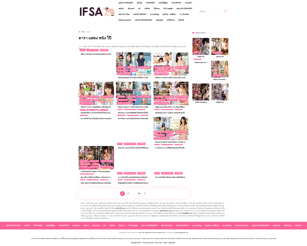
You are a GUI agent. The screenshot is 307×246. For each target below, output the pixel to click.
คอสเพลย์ (159, 20)
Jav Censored (217, 52)
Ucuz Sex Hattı (271, 238)
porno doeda (96, 30)
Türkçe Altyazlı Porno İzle (234, 238)
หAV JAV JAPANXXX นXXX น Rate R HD (152, 232)
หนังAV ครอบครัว (124, 20)
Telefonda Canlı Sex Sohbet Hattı (152, 238)
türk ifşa (124, 238)
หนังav (121, 8)
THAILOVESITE (181, 238)
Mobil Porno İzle (261, 238)
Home (83, 32)
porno (81, 30)
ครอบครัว (188, 3)
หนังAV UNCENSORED (143, 20)
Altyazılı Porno (136, 243)
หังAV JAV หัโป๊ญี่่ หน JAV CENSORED (95, 238)
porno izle (87, 30)
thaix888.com (187, 213)
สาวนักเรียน (184, 14)
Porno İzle (158, 243)
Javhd (165, 243)
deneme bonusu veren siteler (111, 30)
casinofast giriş (153, 30)
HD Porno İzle (148, 243)
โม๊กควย (157, 8)
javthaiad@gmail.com (181, 232)
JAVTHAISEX (215, 238)
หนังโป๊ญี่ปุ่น (163, 3)
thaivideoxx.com (166, 211)
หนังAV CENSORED (125, 3)
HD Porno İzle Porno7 (249, 238)
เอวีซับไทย (170, 20)
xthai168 (171, 243)
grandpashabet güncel (168, 30)
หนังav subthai (139, 14)
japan (147, 8)
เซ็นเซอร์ (131, 8)
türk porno (130, 238)
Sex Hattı (137, 238)
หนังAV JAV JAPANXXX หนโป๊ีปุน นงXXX (58, 238)
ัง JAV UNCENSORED (38, 238)
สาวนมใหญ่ (154, 14)
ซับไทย (139, 3)
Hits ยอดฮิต (168, 8)
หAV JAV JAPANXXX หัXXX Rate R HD (198, 238)
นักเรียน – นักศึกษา (169, 14)
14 (139, 194)
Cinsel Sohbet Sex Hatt (114, 238)
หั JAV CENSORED (169, 238)
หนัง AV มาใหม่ (124, 14)
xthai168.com (120, 208)
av (139, 8)
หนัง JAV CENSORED (184, 8)
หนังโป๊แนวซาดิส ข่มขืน (124, 73)
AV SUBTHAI (176, 3)
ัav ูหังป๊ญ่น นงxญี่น (77, 238)
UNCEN (181, 20)
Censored (150, 3)
